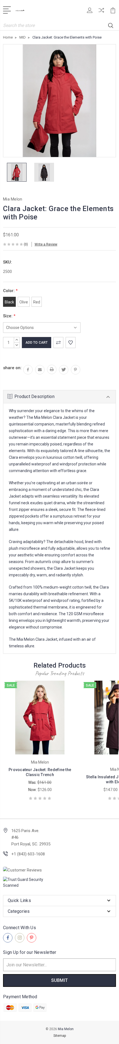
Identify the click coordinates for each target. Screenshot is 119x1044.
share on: (12, 367)
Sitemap (59, 1036)
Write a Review (46, 244)
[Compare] (101, 12)
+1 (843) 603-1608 (28, 854)
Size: (9, 315)
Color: (10, 290)
